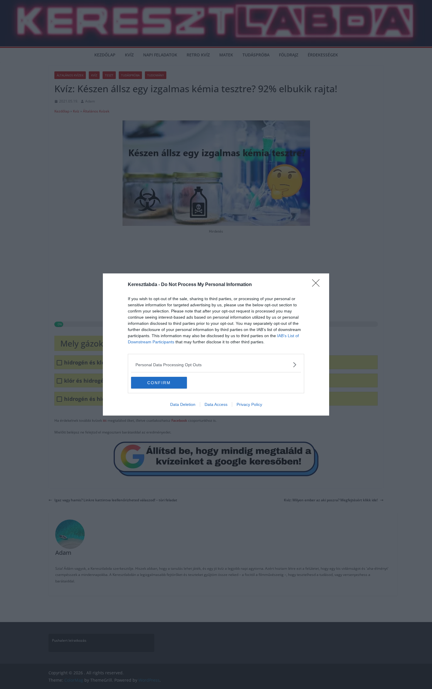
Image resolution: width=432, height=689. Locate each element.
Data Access (216, 404)
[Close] (317, 284)
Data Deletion (182, 404)
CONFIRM (159, 382)
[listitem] (216, 365)
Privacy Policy (249, 404)
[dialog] (216, 344)
